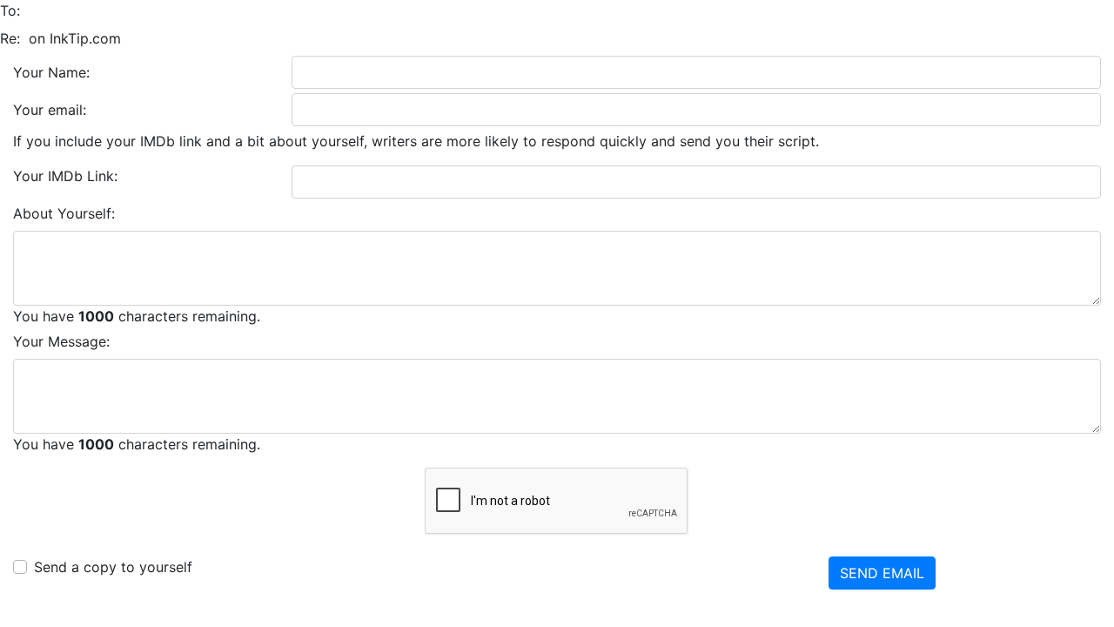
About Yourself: (64, 213)
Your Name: (51, 72)
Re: (10, 38)
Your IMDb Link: (65, 176)
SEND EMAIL (882, 573)
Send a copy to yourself (113, 567)
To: (10, 10)
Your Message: (61, 341)
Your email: (49, 109)
